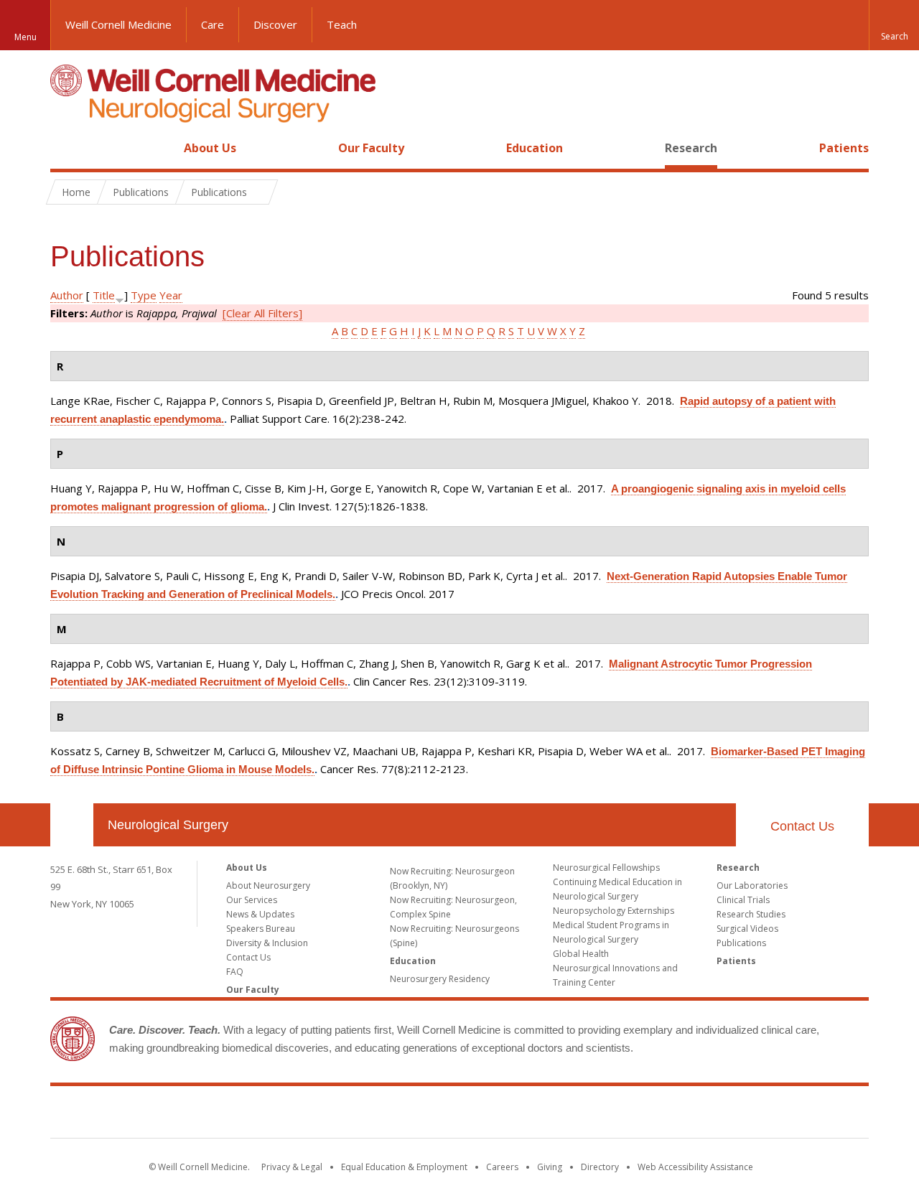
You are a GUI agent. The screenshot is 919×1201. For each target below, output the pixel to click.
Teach (342, 24)
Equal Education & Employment (404, 1167)
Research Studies (751, 914)
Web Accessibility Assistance (695, 1167)
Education (534, 148)
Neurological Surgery (168, 825)
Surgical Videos (747, 928)
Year (170, 295)
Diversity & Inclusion (267, 943)
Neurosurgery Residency (440, 979)
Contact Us (802, 826)
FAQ (234, 972)
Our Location (71, 824)
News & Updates (260, 914)
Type (144, 295)
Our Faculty (371, 148)
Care (212, 24)
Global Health (581, 954)
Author (66, 295)
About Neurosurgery (268, 885)
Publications (741, 943)
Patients (844, 148)
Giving (549, 1167)
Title (104, 295)
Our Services (251, 900)
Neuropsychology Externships (613, 911)
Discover (275, 24)
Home (66, 147)
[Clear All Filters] (262, 313)
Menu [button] (25, 37)
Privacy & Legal (291, 1167)
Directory (600, 1167)
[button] (894, 25)
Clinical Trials (743, 900)
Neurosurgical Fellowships (606, 867)
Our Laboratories (752, 885)
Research (691, 148)
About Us (210, 148)
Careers (502, 1167)
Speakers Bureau (260, 928)
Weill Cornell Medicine (118, 24)
